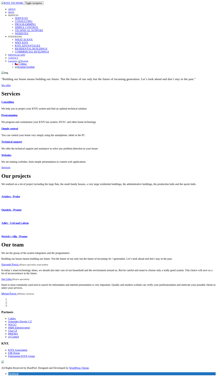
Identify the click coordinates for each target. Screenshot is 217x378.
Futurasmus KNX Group (21, 356)
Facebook (13, 373)
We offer (6, 85)
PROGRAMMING (25, 24)
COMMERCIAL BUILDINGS (32, 51)
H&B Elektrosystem (19, 327)
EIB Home (14, 353)
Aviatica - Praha (10, 196)
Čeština (22, 63)
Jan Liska (6, 279)
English (30, 67)
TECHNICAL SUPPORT (29, 30)
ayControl (13, 336)
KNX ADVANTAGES (27, 45)
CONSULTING (24, 21)
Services (5, 167)
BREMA (13, 333)
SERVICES (21, 18)
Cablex (12, 318)
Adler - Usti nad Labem (15, 223)
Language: (13, 61)
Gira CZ (12, 330)
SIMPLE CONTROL (26, 27)
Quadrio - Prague (11, 209)
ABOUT (12, 9)
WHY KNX (21, 42)
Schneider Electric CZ (20, 321)
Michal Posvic (9, 293)
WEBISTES (21, 33)
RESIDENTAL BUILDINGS (31, 48)
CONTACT (13, 58)
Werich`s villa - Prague (14, 236)
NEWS (11, 12)
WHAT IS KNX (24, 39)
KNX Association (17, 350)
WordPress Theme (79, 367)
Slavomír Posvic (10, 264)
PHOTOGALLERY (16, 55)
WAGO (12, 324)
